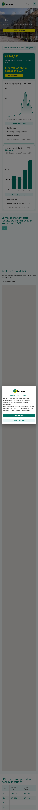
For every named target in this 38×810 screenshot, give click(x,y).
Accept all (19, 415)
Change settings (19, 420)
